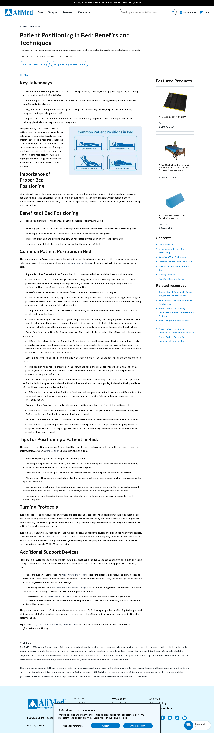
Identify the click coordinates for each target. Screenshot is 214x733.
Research (68, 12)
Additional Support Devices (172, 279)
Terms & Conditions (161, 707)
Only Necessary (138, 725)
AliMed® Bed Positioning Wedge (68, 587)
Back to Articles (32, 26)
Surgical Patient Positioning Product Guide (55, 624)
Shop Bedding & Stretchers (69, 64)
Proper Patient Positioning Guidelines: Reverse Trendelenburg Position (176, 312)
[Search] (173, 12)
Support (53, 12)
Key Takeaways (166, 244)
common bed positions (79, 263)
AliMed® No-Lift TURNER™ (56, 536)
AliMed (40, 725)
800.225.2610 (35, 717)
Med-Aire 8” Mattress (73, 574)
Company (84, 12)
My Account (119, 698)
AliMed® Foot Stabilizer (56, 596)
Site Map (154, 698)
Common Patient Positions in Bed (175, 261)
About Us (79, 698)
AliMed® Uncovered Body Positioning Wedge (172, 216)
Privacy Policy (120, 717)
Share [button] (27, 75)
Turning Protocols (167, 274)
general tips (51, 450)
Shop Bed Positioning (34, 64)
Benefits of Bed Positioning (172, 257)
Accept (105, 725)
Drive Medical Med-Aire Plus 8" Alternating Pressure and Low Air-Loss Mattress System (174, 167)
